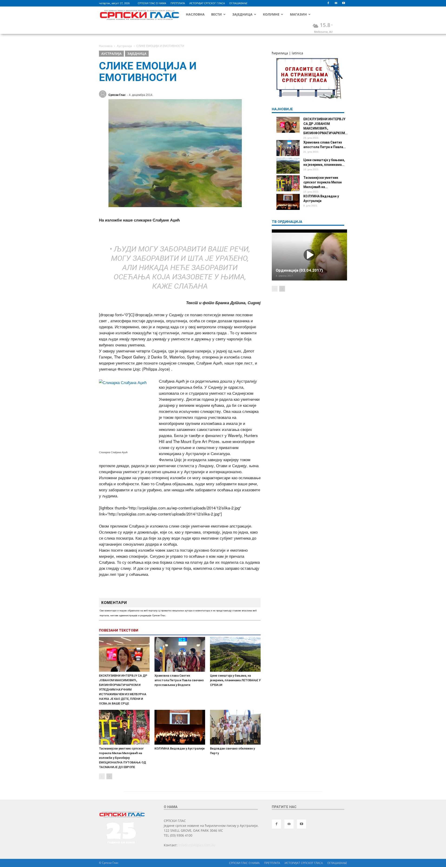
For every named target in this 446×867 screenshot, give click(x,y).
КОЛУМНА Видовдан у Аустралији (179, 748)
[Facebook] (328, 3)
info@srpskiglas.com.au (196, 845)
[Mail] (335, 3)
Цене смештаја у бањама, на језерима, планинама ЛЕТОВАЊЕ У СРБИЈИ (235, 680)
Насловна (195, 14)
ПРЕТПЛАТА (178, 3)
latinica (297, 53)
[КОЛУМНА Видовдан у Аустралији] (179, 727)
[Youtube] (343, 3)
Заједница (242, 14)
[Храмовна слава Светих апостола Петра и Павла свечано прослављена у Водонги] (179, 654)
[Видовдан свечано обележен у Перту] (235, 727)
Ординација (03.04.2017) (299, 270)
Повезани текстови (118, 630)
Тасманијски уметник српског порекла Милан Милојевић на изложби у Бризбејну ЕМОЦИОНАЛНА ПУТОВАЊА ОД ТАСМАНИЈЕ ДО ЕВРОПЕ (122, 758)
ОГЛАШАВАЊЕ (238, 3)
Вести (216, 14)
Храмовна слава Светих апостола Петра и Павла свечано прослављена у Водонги (179, 680)
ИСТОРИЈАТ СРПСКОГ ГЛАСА (207, 3)
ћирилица (280, 53)
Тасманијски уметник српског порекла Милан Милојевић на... (322, 182)
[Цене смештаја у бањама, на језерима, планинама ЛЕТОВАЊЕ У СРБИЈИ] (235, 654)
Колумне (271, 14)
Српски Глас (117, 95)
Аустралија (111, 53)
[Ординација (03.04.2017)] (309, 254)
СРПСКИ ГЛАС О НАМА (152, 3)
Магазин (298, 14)
